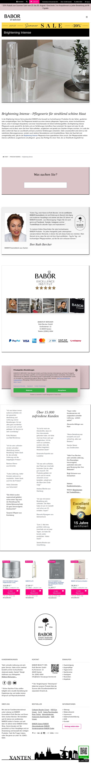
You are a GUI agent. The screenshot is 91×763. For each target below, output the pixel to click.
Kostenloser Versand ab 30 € (50, 1)
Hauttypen (67, 674)
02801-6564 (80, 1)
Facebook (40, 222)
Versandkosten (7, 597)
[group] (11, 569)
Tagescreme (68, 670)
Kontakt (66, 721)
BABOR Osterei (37, 724)
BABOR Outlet (49, 728)
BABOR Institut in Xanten (10, 721)
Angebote (67, 679)
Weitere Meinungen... (9, 677)
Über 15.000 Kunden (66, 1)
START (6, 156)
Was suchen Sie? (45, 174)
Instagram (55, 222)
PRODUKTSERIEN (15, 156)
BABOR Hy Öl (29, 581)
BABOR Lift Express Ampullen (79, 581)
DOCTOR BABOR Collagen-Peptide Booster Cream (10, 581)
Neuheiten (67, 677)
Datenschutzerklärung (71, 717)
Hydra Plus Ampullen (50, 712)
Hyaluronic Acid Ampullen (41, 717)
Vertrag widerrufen (71, 726)
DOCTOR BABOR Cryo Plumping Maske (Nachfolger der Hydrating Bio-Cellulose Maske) (56, 583)
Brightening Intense (30, 135)
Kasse (88, 1)
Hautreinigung (69, 665)
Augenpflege (68, 667)
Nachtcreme (68, 672)
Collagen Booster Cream (40, 710)
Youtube (48, 222)
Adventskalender (48, 714)
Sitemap (66, 710)
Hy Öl (40, 712)
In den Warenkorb (11, 592)
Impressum (68, 714)
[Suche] (27, 1)
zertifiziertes (19, 719)
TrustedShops (35, 224)
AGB (65, 719)
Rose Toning (36, 714)
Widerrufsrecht (69, 712)
